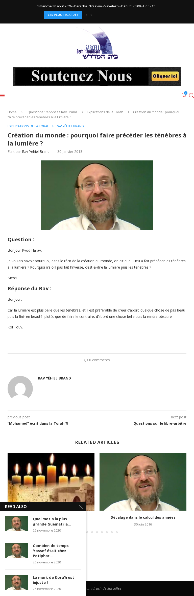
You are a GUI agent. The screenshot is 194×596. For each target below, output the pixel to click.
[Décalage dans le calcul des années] (143, 482)
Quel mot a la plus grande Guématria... (52, 521)
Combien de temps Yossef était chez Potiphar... (51, 550)
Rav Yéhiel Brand (36, 151)
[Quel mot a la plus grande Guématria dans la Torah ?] (16, 523)
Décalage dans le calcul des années (143, 517)
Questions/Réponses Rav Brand (52, 112)
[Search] (191, 95)
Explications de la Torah (105, 112)
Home (12, 112)
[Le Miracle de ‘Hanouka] (51, 482)
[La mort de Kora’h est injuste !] (16, 582)
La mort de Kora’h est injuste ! (53, 580)
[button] (86, 15)
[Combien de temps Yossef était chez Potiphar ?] (16, 550)
